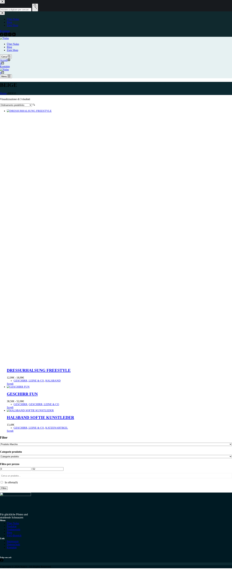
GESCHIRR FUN (22, 394)
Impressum (13, 541)
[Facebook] (1, 560)
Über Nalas (13, 44)
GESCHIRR (20, 404)
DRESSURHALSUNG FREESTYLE (39, 370)
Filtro (3, 488)
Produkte (11, 526)
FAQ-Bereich (14, 535)
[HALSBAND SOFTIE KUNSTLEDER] (30, 410)
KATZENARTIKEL (56, 427)
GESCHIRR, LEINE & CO (29, 380)
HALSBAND (53, 380)
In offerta (11, 482)
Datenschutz (13, 544)
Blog (9, 47)
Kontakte (5, 66)
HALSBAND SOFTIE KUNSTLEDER (40, 417)
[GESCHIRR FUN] (18, 386)
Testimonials (13, 529)
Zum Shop (12, 50)
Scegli (10, 383)
